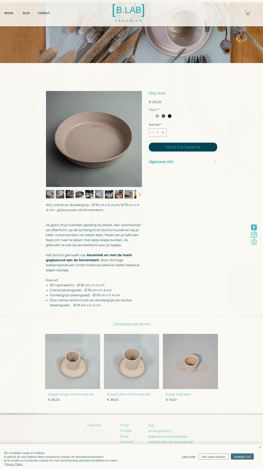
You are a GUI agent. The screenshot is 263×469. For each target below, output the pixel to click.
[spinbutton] (157, 132)
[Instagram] (254, 235)
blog (124, 436)
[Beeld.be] (254, 242)
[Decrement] (152, 132)
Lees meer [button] (188, 456)
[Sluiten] (260, 447)
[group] (131, 372)
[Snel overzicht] (72, 361)
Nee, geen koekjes (213, 457)
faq (151, 425)
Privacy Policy (14, 464)
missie (126, 431)
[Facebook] (254, 227)
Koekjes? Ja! (242, 457)
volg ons (94, 425)
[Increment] (163, 132)
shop (124, 425)
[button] (248, 12)
